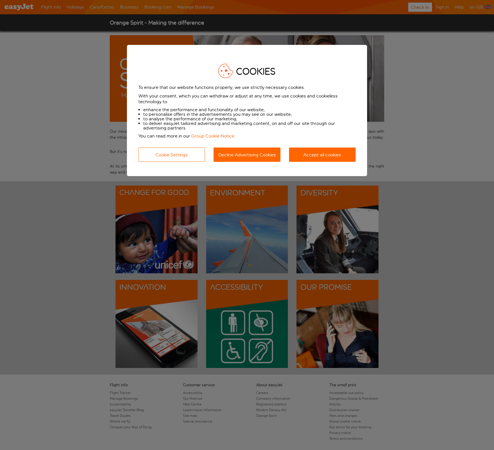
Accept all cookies (322, 155)
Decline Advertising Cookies (247, 155)
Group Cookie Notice (212, 136)
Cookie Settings (172, 155)
